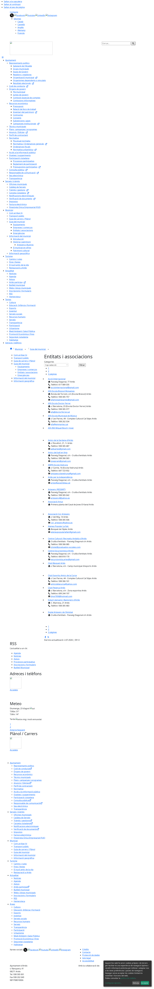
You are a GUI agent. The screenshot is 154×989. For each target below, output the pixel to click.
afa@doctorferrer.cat (60, 412)
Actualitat (14, 875)
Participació (19, 930)
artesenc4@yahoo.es (60, 498)
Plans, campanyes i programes (28, 780)
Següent (21, 730)
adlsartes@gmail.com (61, 449)
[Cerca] (133, 43)
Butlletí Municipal (21, 667)
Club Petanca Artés (56, 587)
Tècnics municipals (22, 777)
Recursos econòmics (23, 774)
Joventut (17, 915)
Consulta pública (21, 800)
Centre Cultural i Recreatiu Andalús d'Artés (67, 538)
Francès (21, 33)
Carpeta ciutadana (22, 823)
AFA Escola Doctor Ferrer (59, 403)
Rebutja (136, 983)
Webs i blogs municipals (25, 892)
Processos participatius (24, 661)
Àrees (12, 904)
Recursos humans (22, 921)
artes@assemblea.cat (60, 483)
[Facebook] (19, 15)
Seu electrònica (21, 806)
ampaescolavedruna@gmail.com (66, 473)
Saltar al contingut (12, 4)
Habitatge (18, 944)
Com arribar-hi (20, 355)
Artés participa (20, 887)
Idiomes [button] (17, 18)
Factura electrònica (22, 835)
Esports (17, 912)
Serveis (17, 924)
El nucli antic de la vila (23, 869)
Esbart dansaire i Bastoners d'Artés (64, 600)
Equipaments (24, 366)
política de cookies (128, 978)
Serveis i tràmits (17, 812)
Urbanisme (19, 933)
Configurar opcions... (113, 983)
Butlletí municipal (21, 889)
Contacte (14, 12)
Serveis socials (20, 918)
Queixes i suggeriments (24, 794)
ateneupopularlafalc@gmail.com (65, 532)
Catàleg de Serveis (22, 817)
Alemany (21, 30)
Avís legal (86, 958)
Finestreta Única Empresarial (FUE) (29, 838)
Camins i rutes (20, 863)
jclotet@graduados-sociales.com (65, 547)
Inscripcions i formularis (25, 664)
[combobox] (56, 365)
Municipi (19, 349)
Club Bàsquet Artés (56, 563)
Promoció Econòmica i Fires (26, 938)
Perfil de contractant (23, 786)
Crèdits (85, 949)
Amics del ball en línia (57, 452)
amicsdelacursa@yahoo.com (64, 584)
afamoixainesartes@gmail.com (65, 399)
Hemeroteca (19, 901)
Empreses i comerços (27, 369)
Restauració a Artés (22, 872)
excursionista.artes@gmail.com (65, 559)
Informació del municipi (24, 378)
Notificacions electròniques (26, 826)
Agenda (17, 653)
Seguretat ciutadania (23, 941)
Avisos (16, 659)
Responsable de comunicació (27, 803)
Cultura (17, 907)
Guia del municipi (38, 349)
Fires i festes (19, 866)
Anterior (13, 730)
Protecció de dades (91, 955)
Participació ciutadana (24, 797)
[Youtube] (30, 15)
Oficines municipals (23, 814)
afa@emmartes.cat (59, 424)
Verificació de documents (25, 829)
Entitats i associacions (28, 372)
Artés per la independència (60, 477)
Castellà (21, 24)
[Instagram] (51, 15)
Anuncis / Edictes (21, 783)
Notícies (17, 656)
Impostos (18, 832)
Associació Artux (55, 501)
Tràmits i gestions (22, 820)
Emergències (23, 375)
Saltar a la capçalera (13, 1)
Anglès (21, 27)
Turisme (13, 861)
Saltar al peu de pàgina (14, 7)
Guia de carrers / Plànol (24, 361)
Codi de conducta (22, 768)
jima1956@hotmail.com (61, 596)
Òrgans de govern (22, 771)
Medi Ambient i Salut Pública (27, 936)
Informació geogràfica (24, 381)
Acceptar (144, 983)
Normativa (18, 788)
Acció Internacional (56, 379)
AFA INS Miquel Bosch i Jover (61, 428)
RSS (15, 898)
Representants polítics (24, 765)
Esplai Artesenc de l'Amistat (60, 612)
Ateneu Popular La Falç (58, 526)
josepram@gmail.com (61, 461)
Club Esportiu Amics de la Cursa (62, 575)
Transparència (20, 809)
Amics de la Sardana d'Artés (60, 440)
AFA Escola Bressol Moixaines (61, 391)
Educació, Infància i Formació (27, 910)
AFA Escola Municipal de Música (62, 415)
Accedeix (14, 690)
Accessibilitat (88, 961)
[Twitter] (12, 15)
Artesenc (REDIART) (57, 489)
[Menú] (2, 57)
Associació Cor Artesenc (59, 514)
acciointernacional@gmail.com (65, 387)
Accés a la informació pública (27, 791)
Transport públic (21, 358)
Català (20, 21)
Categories (49, 361)
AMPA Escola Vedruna (58, 465)
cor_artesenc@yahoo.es (62, 522)
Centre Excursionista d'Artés (61, 550)
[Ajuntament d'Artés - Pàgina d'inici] (31, 48)
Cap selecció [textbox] (50, 365)
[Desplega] (25, 349)
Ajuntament (15, 763)
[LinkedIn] (40, 15)
